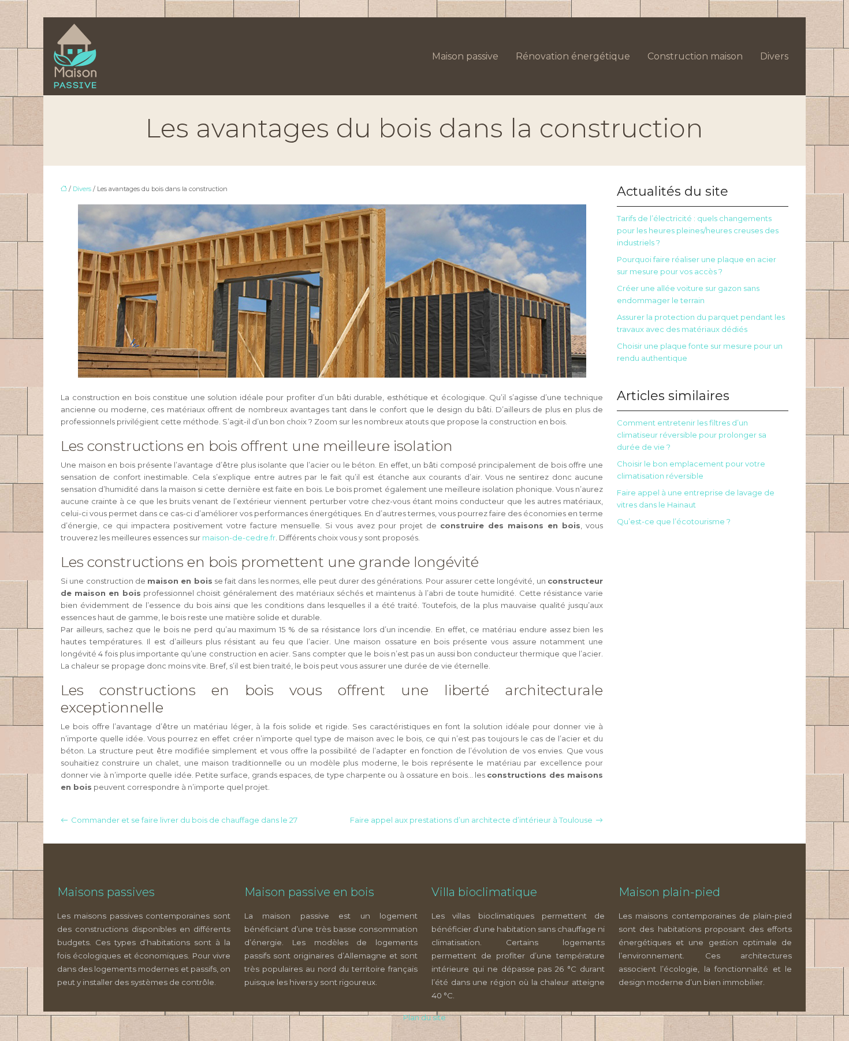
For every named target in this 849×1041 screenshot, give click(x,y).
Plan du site (424, 1017)
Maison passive (465, 56)
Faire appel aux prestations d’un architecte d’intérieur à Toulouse (471, 819)
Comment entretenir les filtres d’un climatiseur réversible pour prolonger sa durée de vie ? (691, 435)
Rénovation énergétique (573, 56)
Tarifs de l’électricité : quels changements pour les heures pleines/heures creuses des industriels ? (698, 230)
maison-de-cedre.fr (238, 537)
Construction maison (695, 56)
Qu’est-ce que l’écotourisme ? (674, 521)
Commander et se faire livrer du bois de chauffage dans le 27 (184, 819)
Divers (774, 56)
